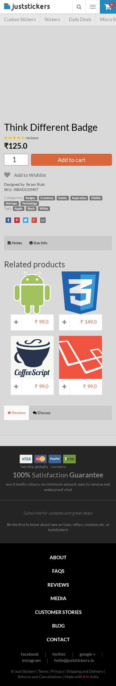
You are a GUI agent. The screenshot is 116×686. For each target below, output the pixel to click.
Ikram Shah (35, 184)
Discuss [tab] (43, 412)
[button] (108, 7)
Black (31, 208)
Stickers (52, 19)
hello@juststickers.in (74, 660)
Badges (30, 198)
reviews (32, 137)
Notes (16, 242)
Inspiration (79, 198)
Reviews (58, 585)
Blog (58, 626)
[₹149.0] (80, 312)
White (44, 208)
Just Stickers (27, 7)
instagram (31, 660)
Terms (43, 671)
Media (58, 598)
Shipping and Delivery (85, 671)
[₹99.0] (32, 312)
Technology (29, 203)
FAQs (58, 571)
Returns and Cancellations (40, 676)
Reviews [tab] (18, 412)
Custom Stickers (20, 19)
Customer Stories (58, 612)
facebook (30, 653)
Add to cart (72, 159)
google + (87, 653)
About (58, 557)
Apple (18, 208)
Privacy (57, 671)
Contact (58, 639)
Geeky (62, 198)
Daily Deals (80, 19)
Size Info (40, 242)
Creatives (46, 198)
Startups (11, 203)
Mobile (96, 198)
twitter (59, 653)
